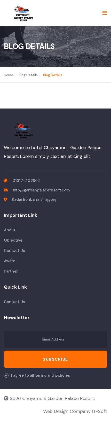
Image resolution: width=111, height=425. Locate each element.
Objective (13, 240)
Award (9, 261)
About (9, 230)
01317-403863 (26, 180)
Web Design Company (67, 411)
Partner (11, 271)
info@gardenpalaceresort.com (41, 190)
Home (8, 75)
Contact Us (14, 250)
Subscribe (55, 359)
